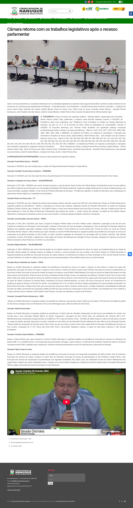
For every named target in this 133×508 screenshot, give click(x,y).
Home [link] (9, 18)
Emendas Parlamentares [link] (97, 18)
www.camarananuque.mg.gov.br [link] (21, 501)
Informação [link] (62, 18)
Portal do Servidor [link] (15, 23)
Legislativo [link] (32, 18)
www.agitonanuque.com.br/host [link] (65, 501)
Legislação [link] (47, 18)
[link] (85, 2)
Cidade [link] (18, 18)
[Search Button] (70, 11)
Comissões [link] (77, 18)
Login (50, 483)
